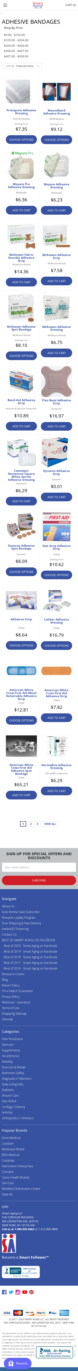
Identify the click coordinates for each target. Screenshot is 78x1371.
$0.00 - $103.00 (14, 35)
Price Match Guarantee (17, 991)
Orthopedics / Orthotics (18, 1118)
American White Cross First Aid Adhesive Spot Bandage (21, 769)
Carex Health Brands (16, 1177)
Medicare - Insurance (16, 1002)
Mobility (7, 1062)
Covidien (8, 1143)
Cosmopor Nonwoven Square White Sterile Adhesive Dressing (21, 475)
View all (50, 824)
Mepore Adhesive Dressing (56, 185)
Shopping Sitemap (14, 1013)
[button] (39, 1302)
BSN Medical (10, 1155)
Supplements (11, 1050)
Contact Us (9, 934)
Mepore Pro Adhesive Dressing (21, 185)
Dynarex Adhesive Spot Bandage (21, 547)
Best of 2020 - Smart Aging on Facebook (30, 946)
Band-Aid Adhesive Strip (21, 401)
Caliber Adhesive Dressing (56, 621)
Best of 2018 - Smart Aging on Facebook (30, 957)
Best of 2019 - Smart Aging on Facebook (30, 951)
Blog (5, 980)
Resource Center (13, 974)
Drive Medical (11, 1138)
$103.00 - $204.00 (16, 40)
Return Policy (11, 985)
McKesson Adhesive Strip (56, 256)
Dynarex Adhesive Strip (56, 472)
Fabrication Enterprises (17, 1166)
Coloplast (8, 1160)
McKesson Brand (13, 1149)
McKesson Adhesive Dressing (56, 328)
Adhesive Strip (21, 619)
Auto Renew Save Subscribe (21, 912)
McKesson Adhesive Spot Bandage (21, 328)
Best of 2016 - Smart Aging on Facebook (30, 968)
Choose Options (21, 139)
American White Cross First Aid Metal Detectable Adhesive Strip (21, 694)
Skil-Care (8, 1183)
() (70, 5)
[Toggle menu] (5, 5)
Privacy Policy (11, 997)
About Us (8, 906)
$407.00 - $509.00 (16, 56)
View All (7, 1194)
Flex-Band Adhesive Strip (56, 401)
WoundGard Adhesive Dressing (56, 111)
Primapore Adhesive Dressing (21, 111)
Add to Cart (21, 210)
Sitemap (7, 1019)
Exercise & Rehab (14, 1067)
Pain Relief (9, 1101)
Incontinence (10, 1056)
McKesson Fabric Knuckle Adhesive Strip (21, 258)
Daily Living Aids (12, 1084)
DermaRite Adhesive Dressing (56, 766)
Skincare (7, 1045)
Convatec (8, 1172)
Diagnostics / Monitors (16, 1078)
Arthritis (7, 1112)
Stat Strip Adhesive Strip (56, 547)
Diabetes (8, 1090)
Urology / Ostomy (13, 1107)
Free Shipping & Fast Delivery (21, 923)
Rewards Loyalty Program (19, 917)
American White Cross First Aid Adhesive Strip (56, 693)
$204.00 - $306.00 (16, 45)
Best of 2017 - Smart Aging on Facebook (30, 963)
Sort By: (10, 66)
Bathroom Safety (13, 1073)
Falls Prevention (12, 1039)
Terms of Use (10, 1008)
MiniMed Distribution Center (21, 1189)
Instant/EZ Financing (15, 929)
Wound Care (10, 1095)
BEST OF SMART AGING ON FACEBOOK (28, 940)
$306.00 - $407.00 (16, 51)
